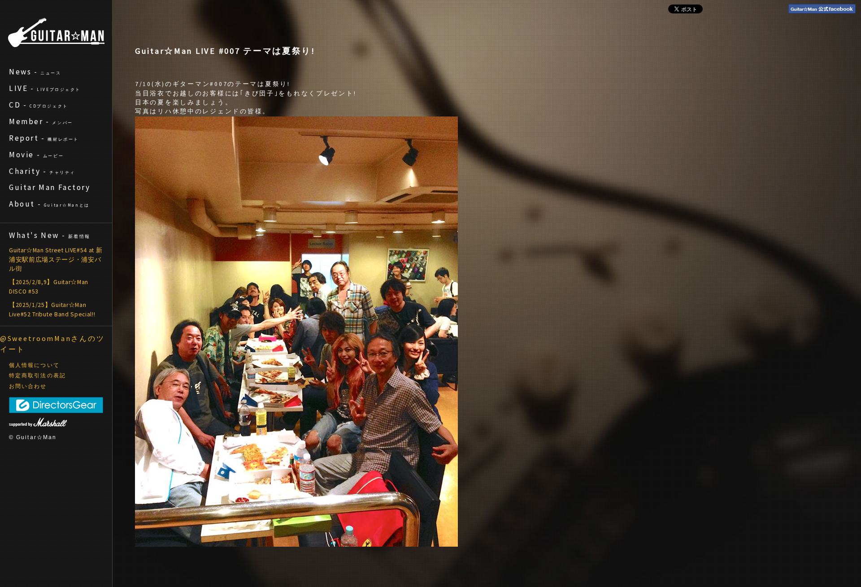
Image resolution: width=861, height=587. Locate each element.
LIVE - (45, 88)
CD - (38, 105)
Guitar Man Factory (50, 187)
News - (35, 72)
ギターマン (56, 32)
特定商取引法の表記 (37, 375)
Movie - (36, 155)
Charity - (42, 171)
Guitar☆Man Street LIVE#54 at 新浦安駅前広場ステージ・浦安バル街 (55, 259)
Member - (41, 121)
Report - (44, 138)
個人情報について (34, 365)
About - (49, 204)
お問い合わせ (28, 386)
